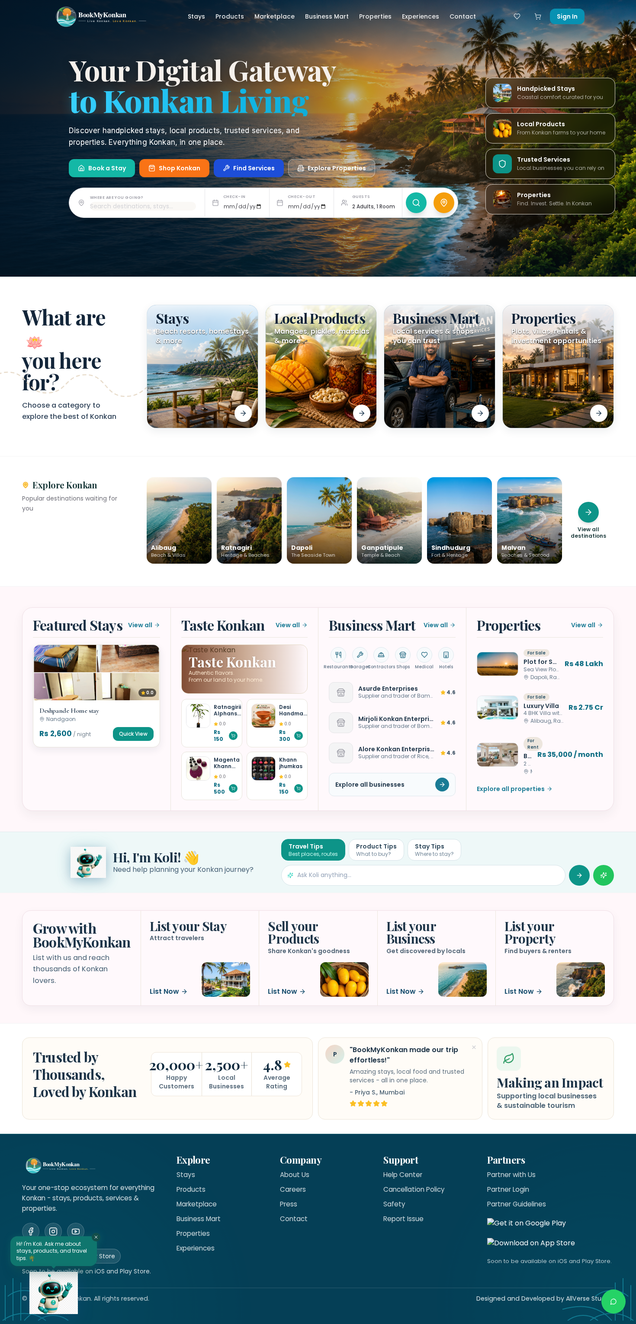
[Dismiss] (96, 1237)
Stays (196, 16)
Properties (375, 16)
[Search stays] (416, 202)
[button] (96, 695)
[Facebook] (30, 1231)
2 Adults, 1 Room (373, 206)
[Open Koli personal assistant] (53, 1293)
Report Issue (403, 1218)
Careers (293, 1189)
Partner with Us (511, 1174)
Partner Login (508, 1189)
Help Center (402, 1174)
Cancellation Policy (414, 1189)
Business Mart (327, 16)
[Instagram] (53, 1231)
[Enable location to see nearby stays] (444, 202)
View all (140, 625)
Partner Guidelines (516, 1204)
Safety (394, 1204)
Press (288, 1204)
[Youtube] (75, 1231)
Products (229, 16)
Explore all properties (511, 789)
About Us (294, 1174)
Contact (463, 16)
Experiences (420, 16)
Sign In (567, 16)
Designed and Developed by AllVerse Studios (545, 1298)
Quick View (133, 733)
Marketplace (274, 16)
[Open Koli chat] (603, 875)
